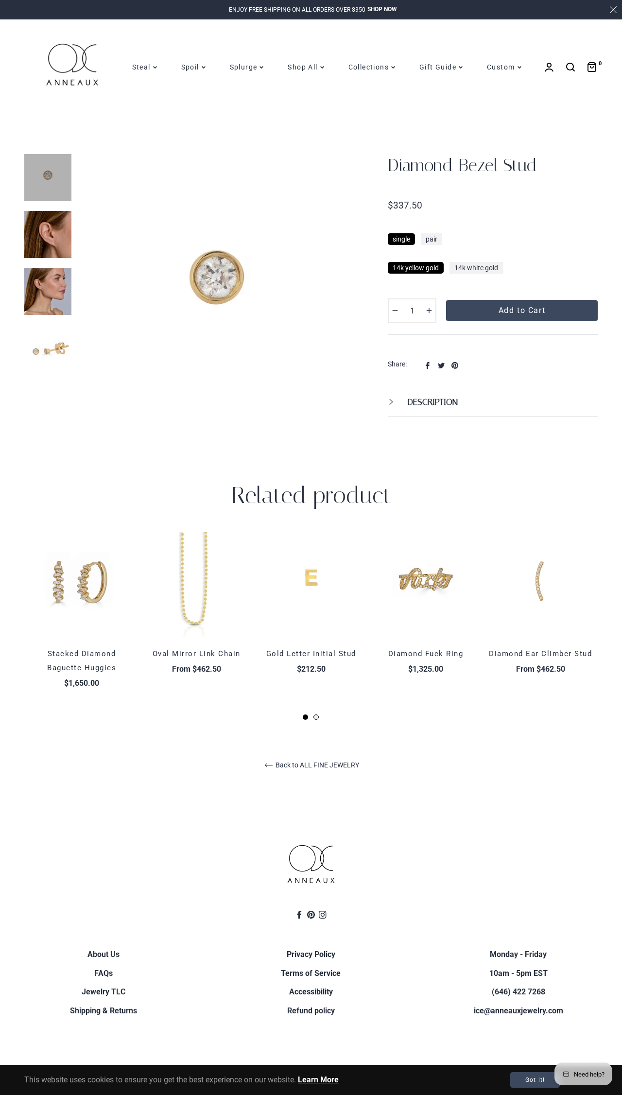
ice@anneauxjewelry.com (518, 1010)
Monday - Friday (518, 954)
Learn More (318, 1079)
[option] (81, 627)
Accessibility (311, 991)
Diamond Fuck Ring (426, 653)
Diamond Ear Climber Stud (540, 653)
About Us (103, 954)
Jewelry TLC (103, 991)
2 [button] (316, 717)
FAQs (103, 973)
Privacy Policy (311, 954)
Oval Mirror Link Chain (197, 653)
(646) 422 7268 (518, 991)
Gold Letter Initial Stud (311, 653)
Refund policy (311, 1010)
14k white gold (476, 268)
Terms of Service (311, 973)
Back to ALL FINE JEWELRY (316, 765)
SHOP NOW (382, 9)
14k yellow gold (416, 268)
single (401, 239)
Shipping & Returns (103, 1010)
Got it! (535, 1080)
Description (431, 402)
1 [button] (305, 717)
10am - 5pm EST (518, 973)
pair (431, 239)
